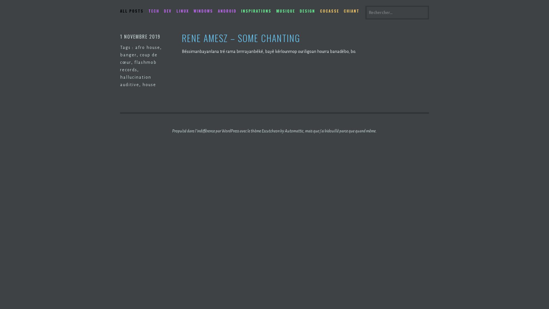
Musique (285, 11)
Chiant (351, 11)
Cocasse (329, 11)
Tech (153, 11)
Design (307, 11)
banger (128, 55)
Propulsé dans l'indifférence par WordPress (205, 131)
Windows (203, 11)
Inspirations (256, 11)
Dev (168, 11)
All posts (132, 11)
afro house (147, 47)
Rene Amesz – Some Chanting (241, 38)
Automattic (294, 131)
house (149, 84)
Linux (182, 11)
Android (227, 11)
